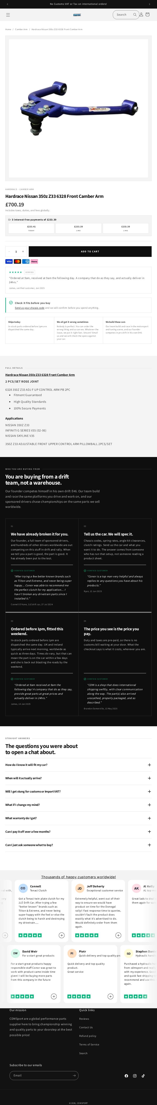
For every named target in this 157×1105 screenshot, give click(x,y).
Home (8, 29)
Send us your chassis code (29, 307)
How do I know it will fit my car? (26, 765)
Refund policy (87, 1036)
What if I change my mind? (22, 805)
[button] (8, 15)
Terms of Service (89, 1044)
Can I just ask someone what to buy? (29, 845)
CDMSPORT (82, 1103)
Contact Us (86, 1027)
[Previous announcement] (7, 4)
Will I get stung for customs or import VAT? (33, 791)
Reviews (84, 1018)
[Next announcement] (149, 4)
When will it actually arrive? (23, 778)
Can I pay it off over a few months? (28, 831)
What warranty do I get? (21, 818)
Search (83, 1053)
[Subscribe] (74, 1075)
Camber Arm (21, 29)
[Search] (135, 14)
